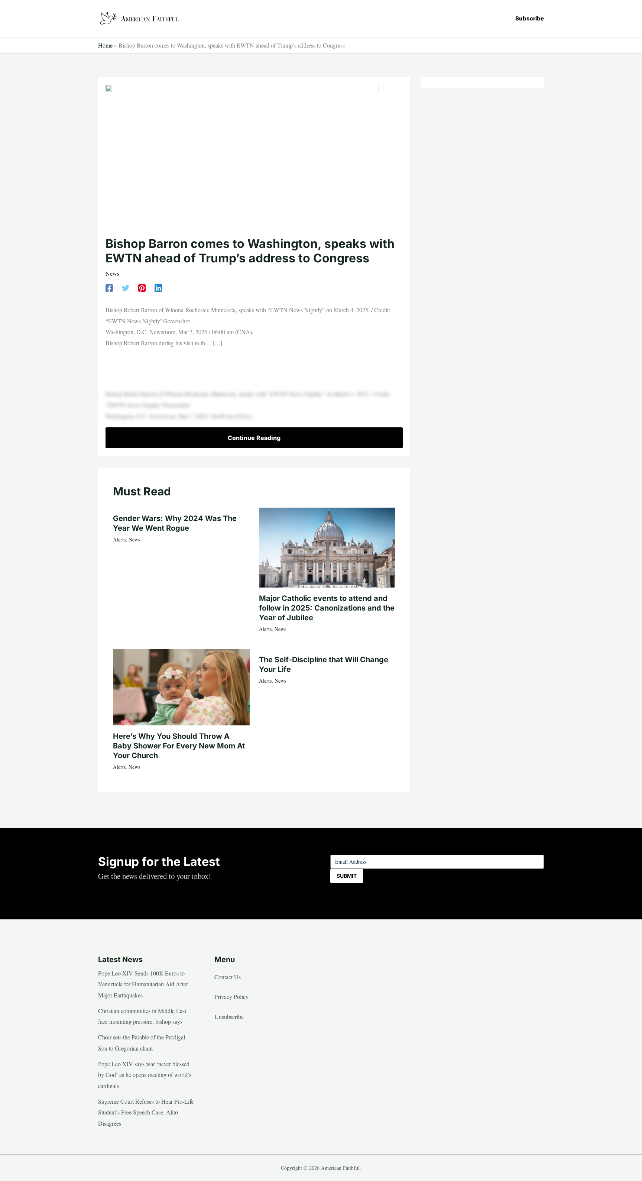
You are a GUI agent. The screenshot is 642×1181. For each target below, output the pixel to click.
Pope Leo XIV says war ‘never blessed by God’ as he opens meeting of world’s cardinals (144, 1075)
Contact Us (227, 977)
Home (105, 45)
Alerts (119, 539)
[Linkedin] (158, 287)
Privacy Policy (231, 996)
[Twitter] (125, 287)
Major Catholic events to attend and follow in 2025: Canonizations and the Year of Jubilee (327, 608)
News (112, 273)
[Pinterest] (142, 287)
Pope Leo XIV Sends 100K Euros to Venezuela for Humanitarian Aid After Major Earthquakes (143, 984)
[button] (529, 18)
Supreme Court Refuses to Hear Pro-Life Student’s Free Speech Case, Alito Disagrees (146, 1112)
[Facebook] (109, 287)
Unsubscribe (229, 1016)
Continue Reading (254, 437)
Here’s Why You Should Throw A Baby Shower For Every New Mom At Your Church (179, 746)
